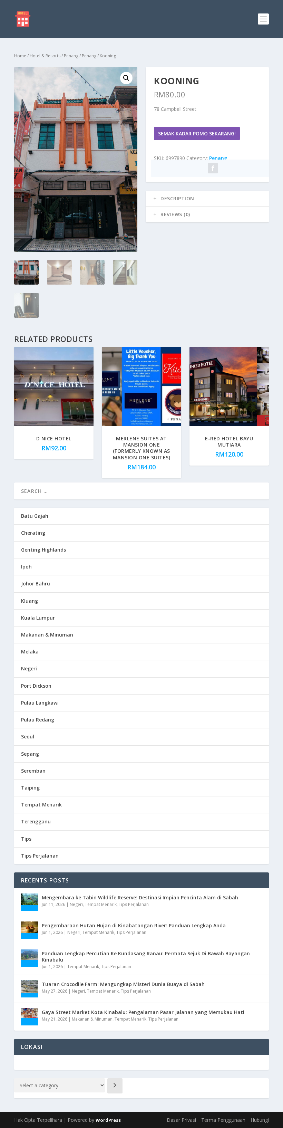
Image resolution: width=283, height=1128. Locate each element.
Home (20, 56)
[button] (126, 78)
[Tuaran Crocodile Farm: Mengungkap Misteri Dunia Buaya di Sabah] (29, 988)
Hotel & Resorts (45, 56)
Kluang (29, 601)
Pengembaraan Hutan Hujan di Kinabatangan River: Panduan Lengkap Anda (134, 925)
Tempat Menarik (41, 804)
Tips (26, 838)
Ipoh (26, 566)
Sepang (30, 754)
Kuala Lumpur (38, 617)
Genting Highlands (43, 549)
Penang (71, 56)
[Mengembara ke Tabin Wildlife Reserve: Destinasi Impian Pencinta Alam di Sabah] (29, 902)
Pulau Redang (37, 719)
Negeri (29, 668)
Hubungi (260, 1120)
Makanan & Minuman (47, 634)
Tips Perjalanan (40, 855)
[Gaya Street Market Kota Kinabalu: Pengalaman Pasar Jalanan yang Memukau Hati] (29, 1016)
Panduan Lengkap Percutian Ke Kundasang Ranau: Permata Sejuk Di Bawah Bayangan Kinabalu (146, 956)
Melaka (30, 651)
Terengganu (36, 821)
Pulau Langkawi (40, 702)
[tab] (207, 199)
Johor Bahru (35, 583)
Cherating (33, 532)
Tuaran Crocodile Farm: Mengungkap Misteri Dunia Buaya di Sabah (123, 984)
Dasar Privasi (181, 1120)
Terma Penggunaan (223, 1120)
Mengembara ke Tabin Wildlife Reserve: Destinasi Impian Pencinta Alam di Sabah (140, 897)
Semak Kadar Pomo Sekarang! (197, 133)
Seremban (33, 770)
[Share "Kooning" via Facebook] (213, 168)
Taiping (30, 787)
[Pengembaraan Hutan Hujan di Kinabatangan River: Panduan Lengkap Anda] (29, 930)
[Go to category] (115, 1085)
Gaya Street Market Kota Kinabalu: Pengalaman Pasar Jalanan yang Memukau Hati (143, 1012)
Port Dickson (36, 685)
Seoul (27, 736)
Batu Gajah (34, 516)
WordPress (108, 1120)
